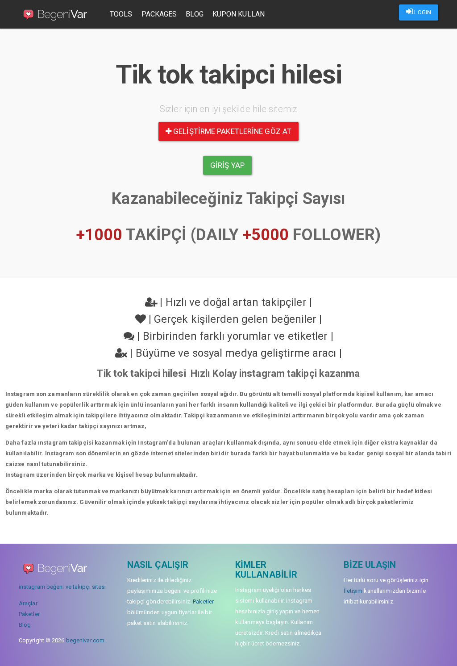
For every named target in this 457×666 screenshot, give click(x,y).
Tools (121, 14)
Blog (194, 14)
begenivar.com (85, 640)
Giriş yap (227, 165)
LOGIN (422, 12)
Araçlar (28, 603)
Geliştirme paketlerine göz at (231, 131)
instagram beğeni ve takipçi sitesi (62, 586)
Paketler (29, 614)
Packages (159, 14)
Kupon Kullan (238, 14)
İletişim (353, 590)
